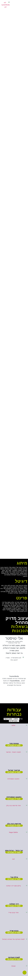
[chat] (25, 973)
